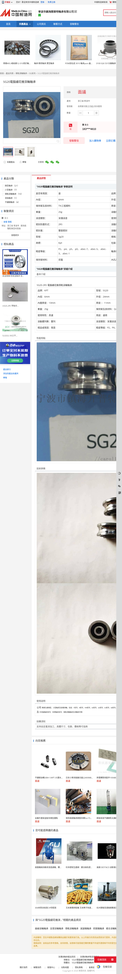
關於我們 (23, 967)
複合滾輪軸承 (112, 928)
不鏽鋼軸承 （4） (12, 202)
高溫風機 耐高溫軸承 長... (13, 276)
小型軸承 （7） (11, 189)
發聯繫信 (74, 140)
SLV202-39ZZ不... (9, 335)
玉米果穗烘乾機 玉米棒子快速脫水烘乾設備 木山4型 (88, 907)
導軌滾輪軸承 (21, 73)
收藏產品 (11, 162)
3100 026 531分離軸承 (106, 63)
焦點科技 (82, 970)
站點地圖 (65, 967)
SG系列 (32, 73)
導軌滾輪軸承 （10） (14, 194)
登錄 (42, 2)
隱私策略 (79, 967)
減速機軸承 (85, 928)
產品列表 (10, 73)
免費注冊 (51, 2)
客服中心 (51, 967)
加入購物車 (95, 140)
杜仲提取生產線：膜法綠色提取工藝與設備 (84, 867)
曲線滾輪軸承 (41, 928)
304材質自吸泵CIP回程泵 (45, 907)
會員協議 (92, 967)
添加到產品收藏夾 (10, 373)
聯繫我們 (37, 967)
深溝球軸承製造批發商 (89, 956)
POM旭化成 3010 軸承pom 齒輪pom (81, 63)
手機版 (7, 2)
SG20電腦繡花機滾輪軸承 (83, 959)
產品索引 (7, 369)
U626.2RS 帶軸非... (10, 305)
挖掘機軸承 (98, 928)
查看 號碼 (7, 222)
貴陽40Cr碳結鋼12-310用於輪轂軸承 (19, 63)
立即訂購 (110, 140)
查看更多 (15, 235)
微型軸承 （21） (12, 185)
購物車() (116, 2)
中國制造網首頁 (101, 2)
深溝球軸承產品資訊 (66, 956)
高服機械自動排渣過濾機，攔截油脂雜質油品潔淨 (56, 867)
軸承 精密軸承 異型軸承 (44, 63)
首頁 (2, 73)
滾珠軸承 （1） (11, 198)
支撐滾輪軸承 (56, 928)
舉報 (24, 162)
